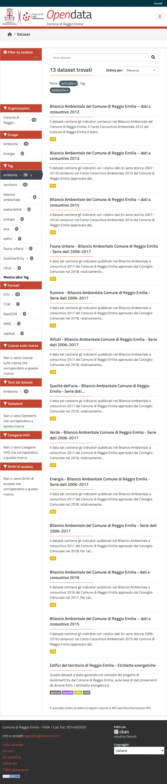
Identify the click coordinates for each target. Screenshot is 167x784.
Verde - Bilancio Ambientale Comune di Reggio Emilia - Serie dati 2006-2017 (103, 435)
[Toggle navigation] (159, 17)
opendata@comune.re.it (42, 735)
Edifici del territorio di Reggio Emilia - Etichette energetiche (103, 665)
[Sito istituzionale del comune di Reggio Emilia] (23, 16)
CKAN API (10, 763)
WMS (78, 693)
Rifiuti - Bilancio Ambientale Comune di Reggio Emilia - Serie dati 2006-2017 (103, 342)
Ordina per (114, 70)
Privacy (8, 750)
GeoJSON (68, 693)
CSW (86, 693)
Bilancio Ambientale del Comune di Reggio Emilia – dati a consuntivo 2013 (100, 156)
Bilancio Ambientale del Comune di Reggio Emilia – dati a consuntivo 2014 (100, 202)
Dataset (23, 34)
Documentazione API (136, 708)
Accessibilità (12, 757)
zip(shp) (55, 693)
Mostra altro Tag (16, 277)
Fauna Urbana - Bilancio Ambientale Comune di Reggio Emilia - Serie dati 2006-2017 (104, 249)
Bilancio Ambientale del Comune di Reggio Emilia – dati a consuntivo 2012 (100, 109)
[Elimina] (75, 83)
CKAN (121, 731)
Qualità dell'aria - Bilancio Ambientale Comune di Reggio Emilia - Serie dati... (99, 388)
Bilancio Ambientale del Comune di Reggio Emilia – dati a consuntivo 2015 (100, 621)
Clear (35, 57)
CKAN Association (16, 769)
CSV (53, 139)
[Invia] (153, 57)
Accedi (158, 3)
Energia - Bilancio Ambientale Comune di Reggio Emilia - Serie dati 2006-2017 (100, 482)
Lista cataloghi (13, 744)
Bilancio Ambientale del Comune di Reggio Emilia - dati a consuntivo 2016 (100, 575)
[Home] (10, 34)
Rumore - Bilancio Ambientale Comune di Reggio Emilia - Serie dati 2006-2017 (100, 295)
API (114, 708)
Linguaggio (121, 744)
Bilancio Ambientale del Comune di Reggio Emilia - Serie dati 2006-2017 (103, 528)
